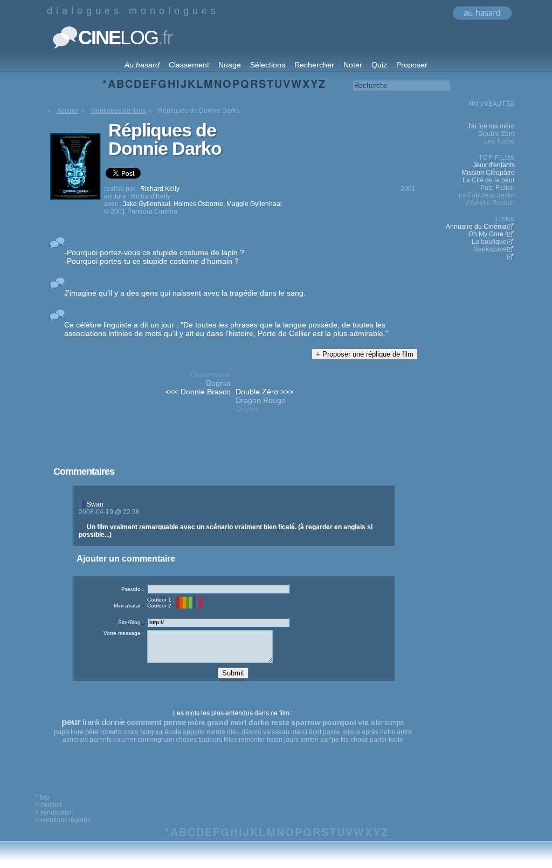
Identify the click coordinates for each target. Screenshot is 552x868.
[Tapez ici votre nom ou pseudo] (218, 589)
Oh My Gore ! (487, 234)
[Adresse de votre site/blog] (218, 622)
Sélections (267, 64)
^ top (42, 797)
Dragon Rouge (261, 400)
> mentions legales (63, 820)
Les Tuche (499, 141)
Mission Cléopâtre (488, 172)
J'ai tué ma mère (491, 126)
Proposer (411, 64)
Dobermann (210, 374)
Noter (352, 64)
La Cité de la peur (489, 180)
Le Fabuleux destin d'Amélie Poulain (487, 199)
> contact (48, 805)
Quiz (379, 64)
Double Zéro (496, 134)
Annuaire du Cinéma (476, 226)
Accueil (68, 110)
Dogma (218, 383)
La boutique (489, 241)
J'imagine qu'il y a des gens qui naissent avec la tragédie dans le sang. (185, 293)
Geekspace (490, 249)
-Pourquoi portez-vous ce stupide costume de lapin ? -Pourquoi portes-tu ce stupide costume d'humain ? (154, 256)
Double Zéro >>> (264, 391)
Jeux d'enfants (494, 165)
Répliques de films (118, 110)
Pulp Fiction (497, 188)
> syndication (54, 812)
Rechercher (314, 64)
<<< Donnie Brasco (198, 391)
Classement (189, 64)
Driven (247, 409)
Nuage (229, 64)
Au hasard (142, 64)
